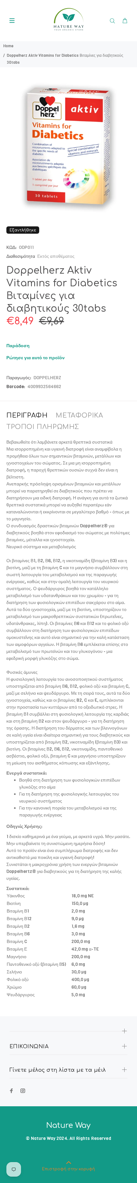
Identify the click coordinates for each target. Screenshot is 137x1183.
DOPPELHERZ (47, 378)
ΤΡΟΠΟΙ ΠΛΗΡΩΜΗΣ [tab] (42, 427)
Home (8, 46)
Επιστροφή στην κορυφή (68, 1169)
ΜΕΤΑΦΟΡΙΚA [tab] (79, 415)
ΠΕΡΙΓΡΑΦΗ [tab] (26, 415)
